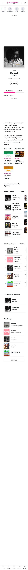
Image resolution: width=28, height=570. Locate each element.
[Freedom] (13, 217)
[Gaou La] (13, 268)
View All (22, 191)
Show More (14, 360)
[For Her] (13, 198)
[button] (25, 2)
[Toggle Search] (21, 2)
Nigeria (10, 78)
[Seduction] (15, 309)
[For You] (13, 276)
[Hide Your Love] (13, 284)
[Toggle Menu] (3, 2)
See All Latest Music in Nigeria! (12, 185)
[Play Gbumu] (7, 225)
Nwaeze (14, 75)
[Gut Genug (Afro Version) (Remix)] (13, 207)
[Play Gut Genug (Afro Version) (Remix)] (7, 207)
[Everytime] (13, 233)
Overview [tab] (9, 91)
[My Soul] (15, 300)
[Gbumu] (13, 225)
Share (15, 83)
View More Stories (19, 148)
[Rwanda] (13, 259)
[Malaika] (13, 251)
